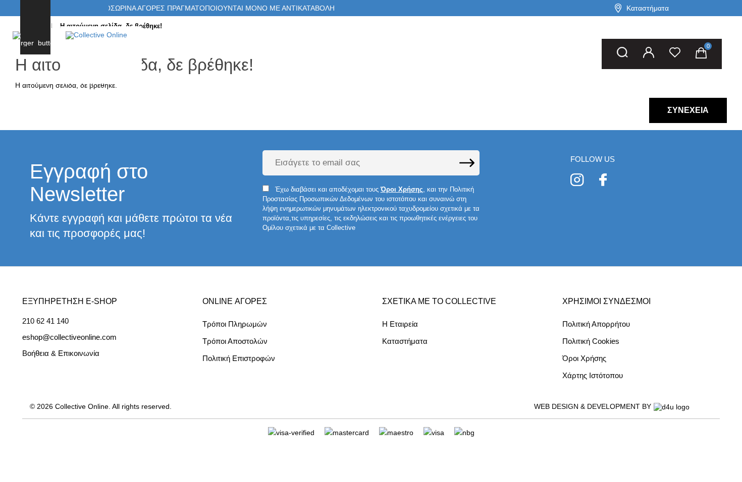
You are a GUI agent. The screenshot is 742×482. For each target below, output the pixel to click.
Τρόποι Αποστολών (235, 341)
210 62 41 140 (45, 321)
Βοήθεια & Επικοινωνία (60, 353)
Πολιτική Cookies (590, 341)
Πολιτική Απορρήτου (596, 324)
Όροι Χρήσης (584, 358)
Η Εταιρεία (400, 324)
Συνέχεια (688, 110)
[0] (701, 54)
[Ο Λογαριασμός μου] (648, 54)
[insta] (577, 181)
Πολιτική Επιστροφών (238, 358)
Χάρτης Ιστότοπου (592, 375)
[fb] (603, 181)
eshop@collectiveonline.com (69, 337)
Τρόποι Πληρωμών (234, 324)
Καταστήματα (647, 8)
